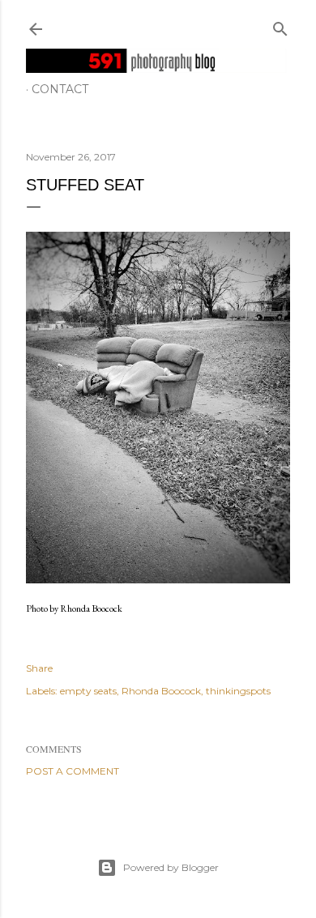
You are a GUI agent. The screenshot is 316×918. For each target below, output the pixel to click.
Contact (60, 89)
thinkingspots (238, 691)
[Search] (280, 25)
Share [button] (39, 668)
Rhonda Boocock (161, 691)
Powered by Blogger (171, 867)
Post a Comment (72, 771)
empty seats (88, 691)
